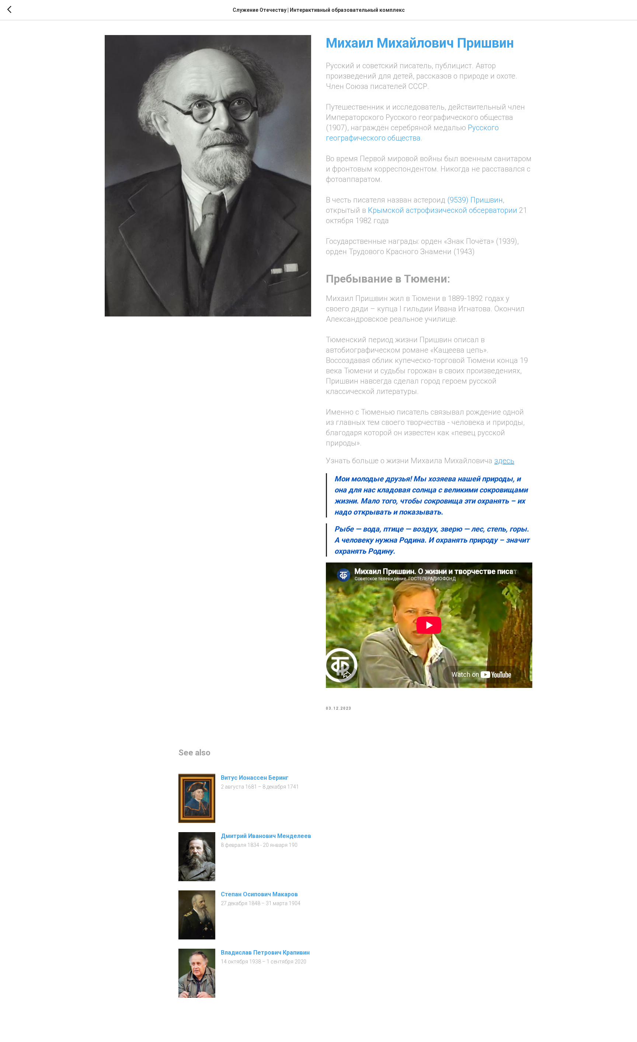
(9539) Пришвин (475, 199)
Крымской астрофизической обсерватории (442, 210)
